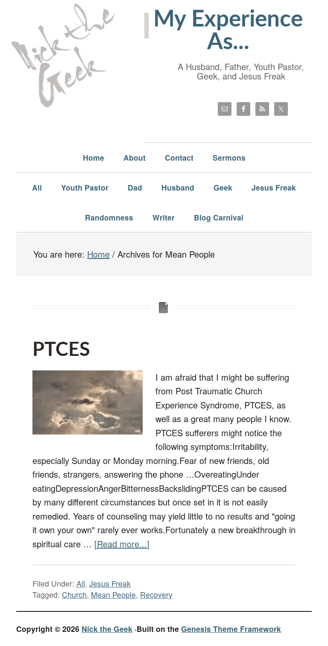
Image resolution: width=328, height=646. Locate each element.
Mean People (113, 594)
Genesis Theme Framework (231, 628)
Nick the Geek (107, 628)
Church (74, 594)
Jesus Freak (110, 583)
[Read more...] (121, 543)
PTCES (61, 350)
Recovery (156, 594)
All (80, 583)
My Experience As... (228, 31)
